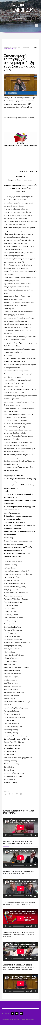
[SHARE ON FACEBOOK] (9, 794)
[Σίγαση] (31, 835)
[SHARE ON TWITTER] (5, 794)
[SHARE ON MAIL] (20, 794)
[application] (20, 827)
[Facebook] (29, 18)
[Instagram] (37, 18)
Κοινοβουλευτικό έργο (10, 48)
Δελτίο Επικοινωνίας (20, 18)
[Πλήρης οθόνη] (35, 835)
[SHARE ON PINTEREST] (17, 794)
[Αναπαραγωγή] (6, 835)
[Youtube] (33, 18)
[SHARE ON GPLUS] (13, 794)
